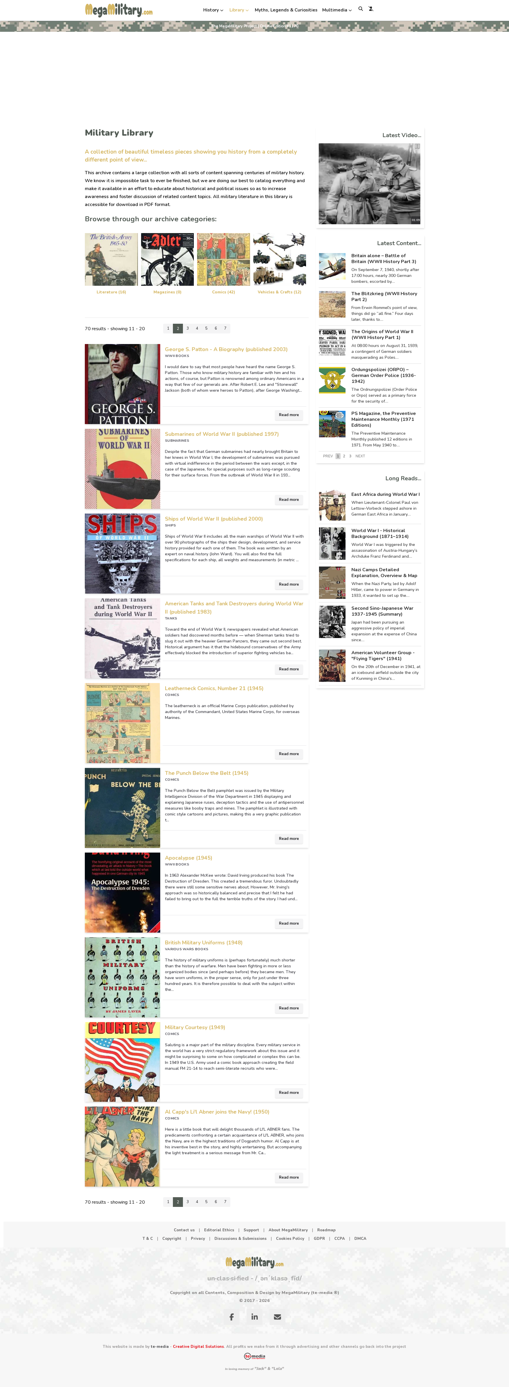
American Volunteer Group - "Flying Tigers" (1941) (383, 656)
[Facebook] (231, 1318)
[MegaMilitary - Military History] (119, 10)
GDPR (319, 1238)
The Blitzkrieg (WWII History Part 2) (384, 296)
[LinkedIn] (254, 1318)
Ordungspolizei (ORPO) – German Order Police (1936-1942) (383, 375)
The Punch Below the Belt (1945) (207, 773)
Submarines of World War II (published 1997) (222, 434)
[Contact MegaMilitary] (277, 1318)
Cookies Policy (290, 1238)
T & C (148, 1238)
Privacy (198, 1238)
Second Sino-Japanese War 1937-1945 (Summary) (382, 611)
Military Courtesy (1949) (195, 1027)
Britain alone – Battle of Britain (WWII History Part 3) (384, 259)
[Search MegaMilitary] (361, 8)
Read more (289, 415)
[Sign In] (371, 8)
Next (360, 456)
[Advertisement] (254, 76)
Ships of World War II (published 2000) (214, 518)
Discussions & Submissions (240, 1238)
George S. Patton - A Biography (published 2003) (226, 349)
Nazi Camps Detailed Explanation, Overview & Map (384, 573)
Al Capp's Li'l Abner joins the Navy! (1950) (217, 1111)
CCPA (339, 1238)
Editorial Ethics (219, 1230)
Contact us (184, 1230)
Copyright (171, 1238)
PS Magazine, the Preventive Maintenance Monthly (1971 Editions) (383, 419)
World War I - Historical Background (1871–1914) (380, 533)
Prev (328, 456)
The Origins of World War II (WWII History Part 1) (382, 334)
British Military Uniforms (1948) (204, 942)
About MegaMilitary (288, 1230)
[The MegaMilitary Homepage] (254, 1262)
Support (251, 1230)
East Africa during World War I (385, 494)
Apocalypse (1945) (188, 857)
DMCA (360, 1238)
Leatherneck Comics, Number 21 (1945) (214, 688)
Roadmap (326, 1230)
